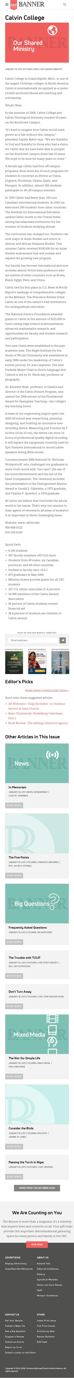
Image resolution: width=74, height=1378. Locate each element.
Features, (32, 963)
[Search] (64, 4)
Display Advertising (16, 1264)
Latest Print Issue (46, 1321)
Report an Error (13, 1347)
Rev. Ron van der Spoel (51, 997)
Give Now (37, 1244)
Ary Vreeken (46, 1167)
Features (32, 997)
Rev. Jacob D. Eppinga (20, 866)
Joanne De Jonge (17, 1137)
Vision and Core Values (49, 1285)
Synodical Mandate (47, 1280)
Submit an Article (14, 1342)
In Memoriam (40, 792)
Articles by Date (46, 1331)
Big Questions (44, 933)
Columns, (32, 862)
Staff (39, 1290)
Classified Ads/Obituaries (19, 1269)
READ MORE (14, 806)
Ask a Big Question (15, 1331)
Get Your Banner (14, 1321)
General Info (43, 1264)
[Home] (32, 4)
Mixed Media (43, 1063)
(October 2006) (30, 69)
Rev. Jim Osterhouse (19, 966)
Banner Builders (46, 1337)
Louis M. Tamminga (18, 796)
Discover (42, 1133)
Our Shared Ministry (51, 69)
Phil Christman (17, 1067)
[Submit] (63, 640)
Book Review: (38, 723)
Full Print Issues (46, 1326)
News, (30, 792)
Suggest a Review (14, 1337)
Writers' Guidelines (47, 1296)
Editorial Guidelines (48, 1269)
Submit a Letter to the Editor (20, 1353)
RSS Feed (42, 1342)
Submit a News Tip (15, 1326)
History (41, 1274)
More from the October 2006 (37, 1188)
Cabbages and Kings (48, 862)
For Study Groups (48, 963)
